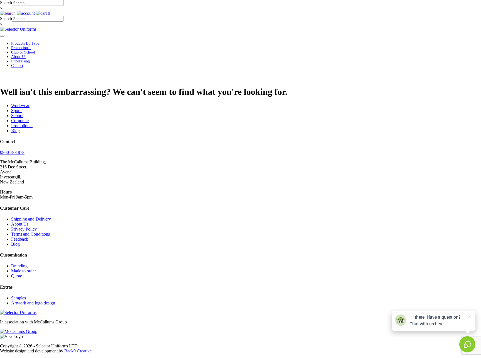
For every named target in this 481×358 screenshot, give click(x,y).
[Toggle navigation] (2, 36)
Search (6, 2)
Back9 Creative (78, 351)
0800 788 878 (12, 152)
